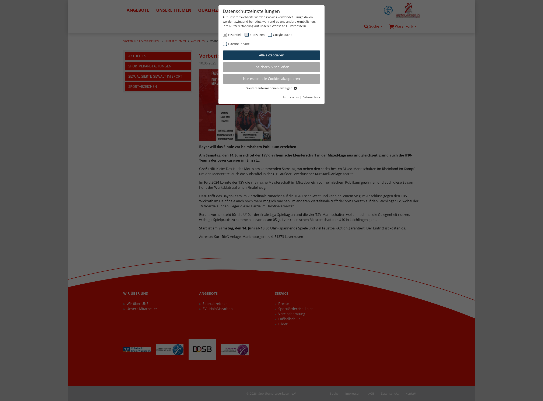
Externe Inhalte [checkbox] (239, 44)
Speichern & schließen (271, 67)
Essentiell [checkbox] (235, 35)
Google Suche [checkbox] (282, 35)
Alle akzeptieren (271, 55)
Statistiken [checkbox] (257, 35)
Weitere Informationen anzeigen (269, 88)
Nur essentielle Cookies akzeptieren (271, 78)
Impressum (291, 97)
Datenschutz (311, 97)
